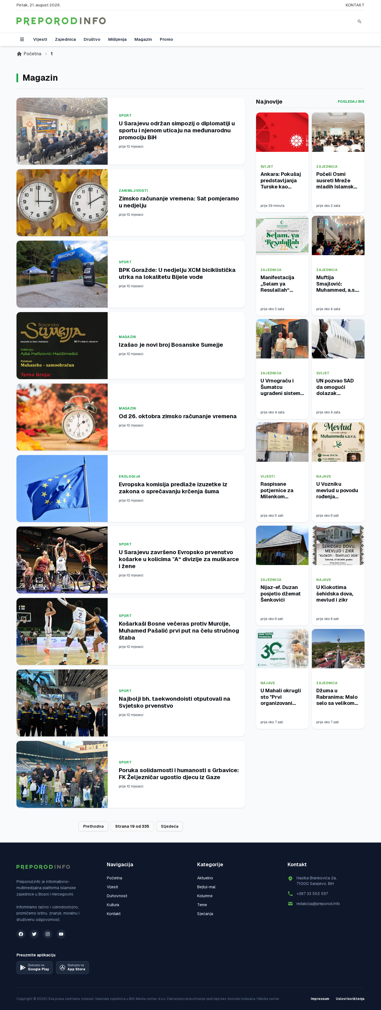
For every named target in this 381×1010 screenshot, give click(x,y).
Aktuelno (205, 877)
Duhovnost (117, 895)
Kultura (113, 904)
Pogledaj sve (351, 101)
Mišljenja (117, 39)
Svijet (267, 166)
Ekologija (129, 476)
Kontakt (355, 5)
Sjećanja (205, 913)
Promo (166, 39)
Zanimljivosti (133, 190)
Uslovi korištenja (350, 999)
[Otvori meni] (22, 39)
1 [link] (52, 54)
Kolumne (205, 895)
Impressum (320, 999)
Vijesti (40, 39)
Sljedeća (169, 826)
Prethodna (93, 826)
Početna (32, 54)
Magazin (143, 39)
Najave (323, 476)
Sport (125, 115)
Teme (202, 904)
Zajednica (65, 39)
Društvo (92, 39)
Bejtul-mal (206, 886)
